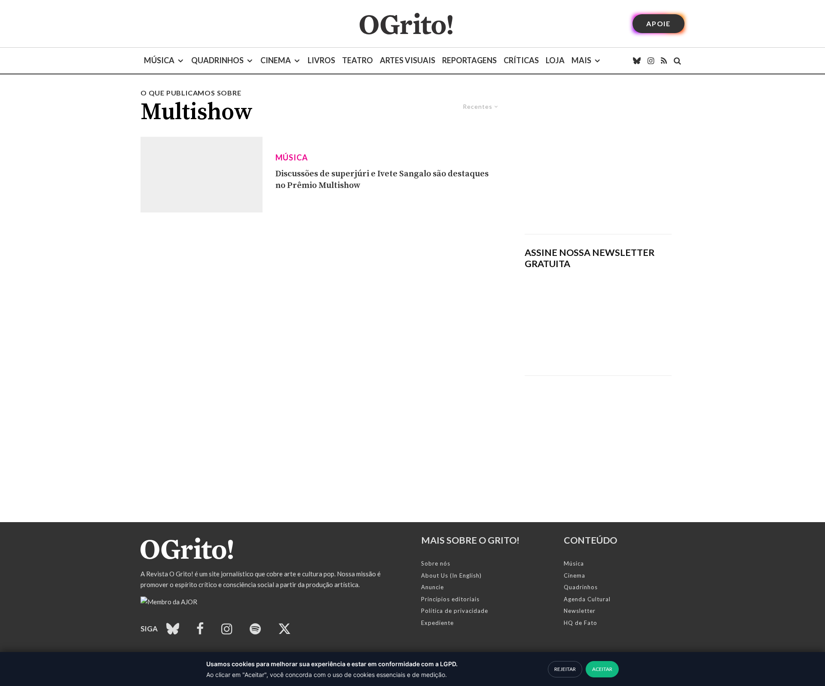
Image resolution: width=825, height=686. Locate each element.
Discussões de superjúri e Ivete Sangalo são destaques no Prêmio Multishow (382, 180)
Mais (581, 60)
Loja (555, 60)
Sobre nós (435, 563)
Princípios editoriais (450, 599)
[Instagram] (650, 61)
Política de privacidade (454, 610)
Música (159, 60)
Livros (321, 60)
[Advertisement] (598, 161)
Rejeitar (565, 669)
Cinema (275, 60)
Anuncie (432, 587)
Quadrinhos (217, 60)
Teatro (357, 60)
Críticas (521, 60)
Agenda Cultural (587, 599)
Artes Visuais (407, 60)
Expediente (437, 622)
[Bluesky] (636, 61)
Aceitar (602, 669)
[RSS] (663, 61)
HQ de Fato (580, 622)
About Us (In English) (451, 575)
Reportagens (469, 60)
